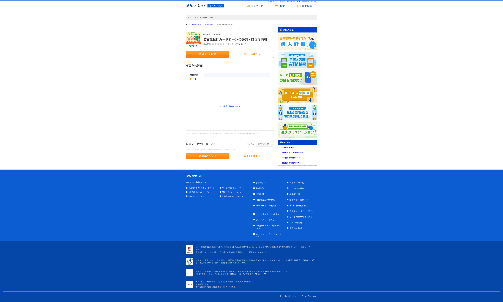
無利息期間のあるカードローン (201, 192)
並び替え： (251, 144)
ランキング (261, 183)
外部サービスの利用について (269, 207)
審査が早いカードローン (232, 192)
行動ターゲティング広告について (269, 227)
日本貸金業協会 (288, 147)
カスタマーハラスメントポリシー (269, 235)
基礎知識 (260, 188)
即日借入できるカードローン (233, 188)
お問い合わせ (295, 222)
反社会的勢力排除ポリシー (302, 217)
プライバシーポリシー (266, 220)
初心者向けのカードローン (232, 196)
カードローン (196, 24)
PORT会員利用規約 (299, 205)
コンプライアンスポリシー (269, 214)
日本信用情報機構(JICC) (292, 158)
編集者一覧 (294, 194)
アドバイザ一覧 (297, 183)
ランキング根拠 (297, 188)
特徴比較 (260, 194)
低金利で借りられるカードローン (202, 188)
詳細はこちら (206, 54)
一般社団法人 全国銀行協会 (292, 152)
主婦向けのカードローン (198, 196)
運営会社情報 (295, 228)
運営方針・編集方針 (299, 200)
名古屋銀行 (209, 24)
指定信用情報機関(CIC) (291, 163)
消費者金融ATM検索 (265, 200)
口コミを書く (251, 54)
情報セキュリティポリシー (302, 211)
